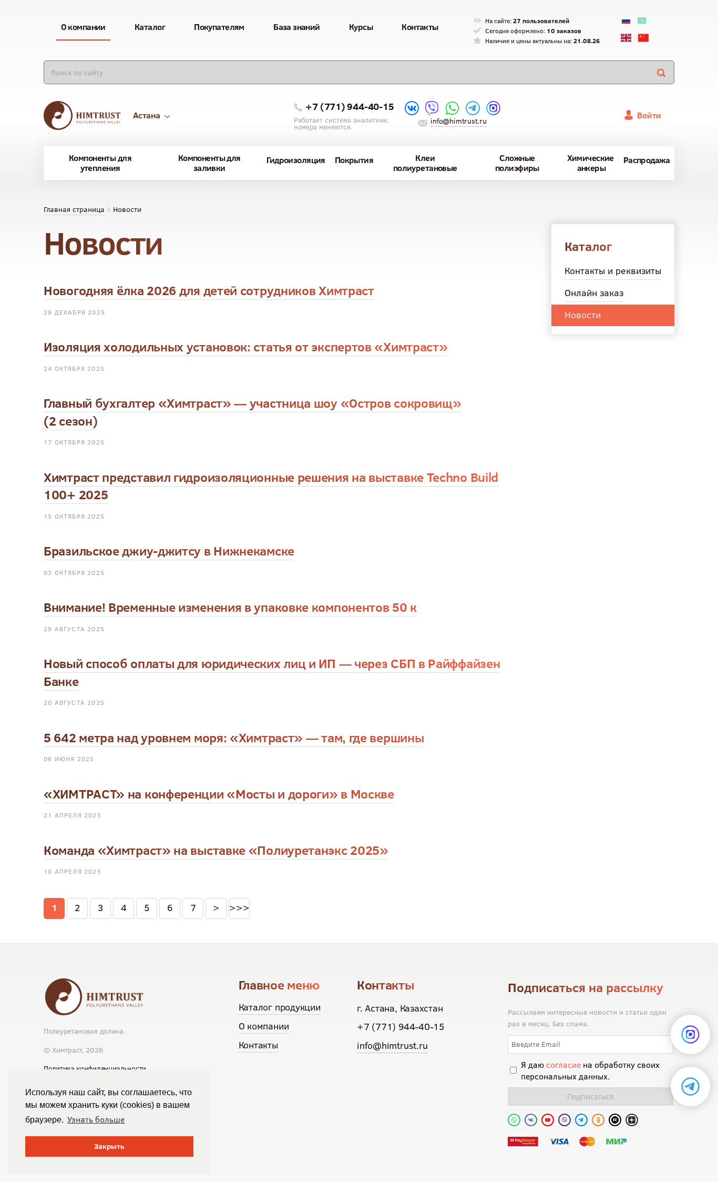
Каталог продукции (280, 1007)
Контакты (258, 1045)
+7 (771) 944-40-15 (349, 106)
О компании (264, 1026)
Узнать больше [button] (96, 1119)
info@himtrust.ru (458, 121)
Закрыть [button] (109, 1146)
